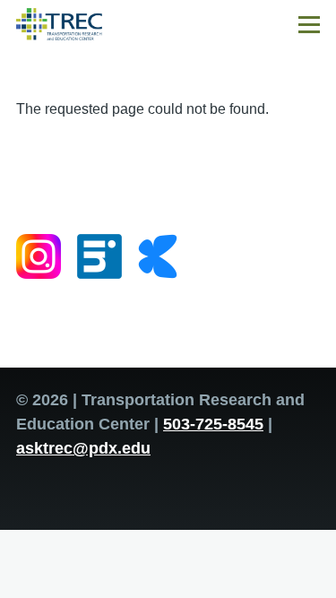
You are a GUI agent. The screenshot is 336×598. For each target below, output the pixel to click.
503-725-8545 (213, 424)
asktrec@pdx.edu (83, 448)
